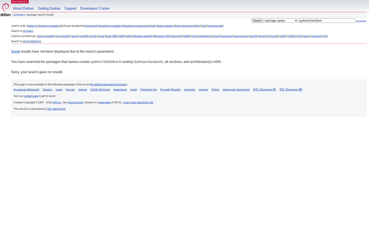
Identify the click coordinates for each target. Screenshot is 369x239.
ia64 (128, 36)
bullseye (32, 25)
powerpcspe (240, 36)
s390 (283, 36)
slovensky (189, 89)
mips (194, 36)
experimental (215, 25)
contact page (30, 96)
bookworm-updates (110, 25)
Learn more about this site (138, 102)
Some (15, 51)
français (70, 89)
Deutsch (47, 89)
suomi (59, 89)
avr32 (92, 36)
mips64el (204, 36)
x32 (325, 36)
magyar (82, 89)
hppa (101, 36)
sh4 (299, 36)
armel (75, 36)
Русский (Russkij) (170, 89)
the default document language (108, 84)
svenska (203, 89)
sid (204, 25)
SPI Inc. (57, 102)
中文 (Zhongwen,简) (264, 89)
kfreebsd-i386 (162, 36)
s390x (291, 36)
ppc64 (253, 36)
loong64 (177, 36)
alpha (41, 36)
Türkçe (215, 89)
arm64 (66, 36)
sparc (306, 36)
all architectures (32, 41)
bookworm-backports (136, 25)
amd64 (50, 36)
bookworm (91, 25)
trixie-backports (184, 25)
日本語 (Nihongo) (100, 89)
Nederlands (120, 89)
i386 (121, 36)
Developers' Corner (95, 8)
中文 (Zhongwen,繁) (290, 89)
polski (133, 89)
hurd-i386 (111, 36)
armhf (84, 36)
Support (70, 8)
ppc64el (263, 36)
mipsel (216, 36)
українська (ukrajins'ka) (236, 89)
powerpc (226, 36)
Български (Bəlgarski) (27, 89)
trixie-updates (165, 25)
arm (58, 36)
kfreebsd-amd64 (142, 36)
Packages (20, 1)
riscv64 (274, 36)
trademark (104, 102)
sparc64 (316, 36)
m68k (186, 36)
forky (197, 25)
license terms (75, 102)
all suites (28, 31)
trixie (152, 25)
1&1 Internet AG (56, 108)
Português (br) (148, 89)
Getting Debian (49, 8)
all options (361, 21)
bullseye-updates (49, 25)
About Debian (23, 8)
